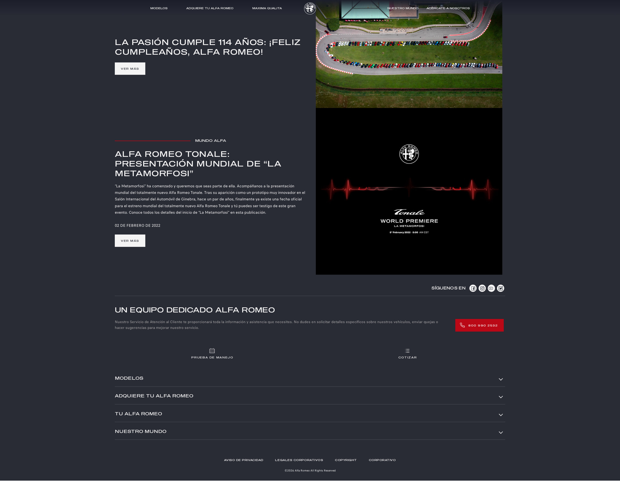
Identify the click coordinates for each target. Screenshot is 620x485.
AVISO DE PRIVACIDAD (243, 460)
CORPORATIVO (382, 460)
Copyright (346, 460)
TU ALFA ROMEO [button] (138, 414)
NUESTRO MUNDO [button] (140, 432)
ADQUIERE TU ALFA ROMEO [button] (154, 396)
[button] (267, 8)
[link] (130, 68)
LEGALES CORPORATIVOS (299, 460)
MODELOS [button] (129, 378)
